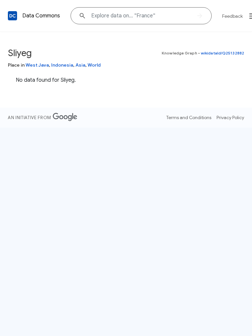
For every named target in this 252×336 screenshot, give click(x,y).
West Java (37, 65)
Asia (80, 65)
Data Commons (41, 15)
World (94, 65)
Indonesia (62, 65)
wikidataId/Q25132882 (222, 53)
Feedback (232, 16)
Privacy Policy (230, 117)
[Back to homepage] (12, 15)
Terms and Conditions (188, 117)
